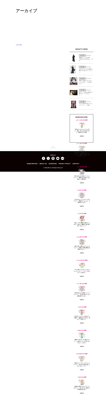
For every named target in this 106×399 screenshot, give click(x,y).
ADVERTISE (53, 163)
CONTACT (75, 163)
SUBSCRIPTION (32, 163)
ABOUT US (43, 163)
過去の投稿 (18, 44)
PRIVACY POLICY (65, 163)
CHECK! (82, 136)
